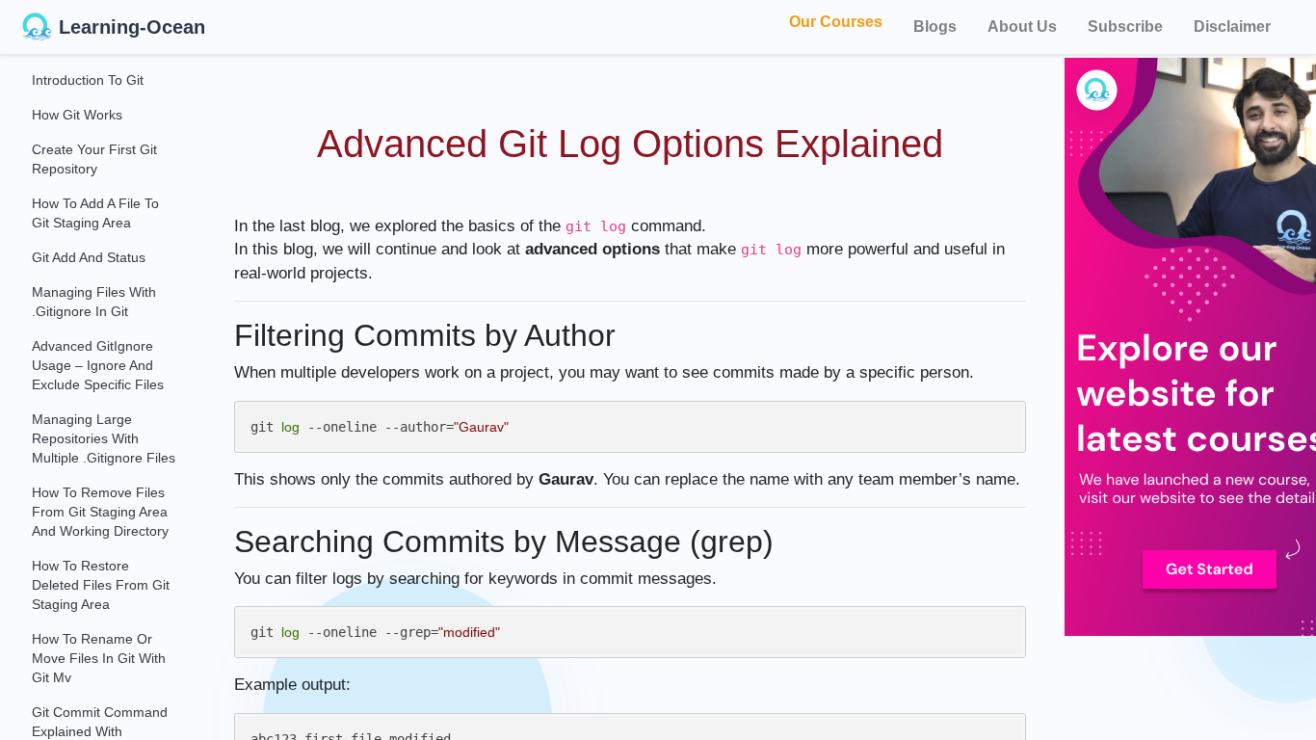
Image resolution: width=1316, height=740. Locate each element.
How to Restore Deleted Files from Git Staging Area (101, 585)
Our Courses (835, 23)
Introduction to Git (88, 80)
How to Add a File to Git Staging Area (95, 213)
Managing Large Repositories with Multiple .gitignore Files (103, 438)
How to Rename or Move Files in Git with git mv (99, 658)
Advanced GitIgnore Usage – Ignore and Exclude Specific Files (98, 365)
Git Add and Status (88, 257)
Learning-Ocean (132, 27)
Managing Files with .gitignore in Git (94, 301)
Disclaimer (1232, 26)
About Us (1022, 26)
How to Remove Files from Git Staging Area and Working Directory (100, 512)
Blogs (935, 26)
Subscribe (1125, 26)
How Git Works (77, 114)
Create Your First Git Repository (94, 159)
